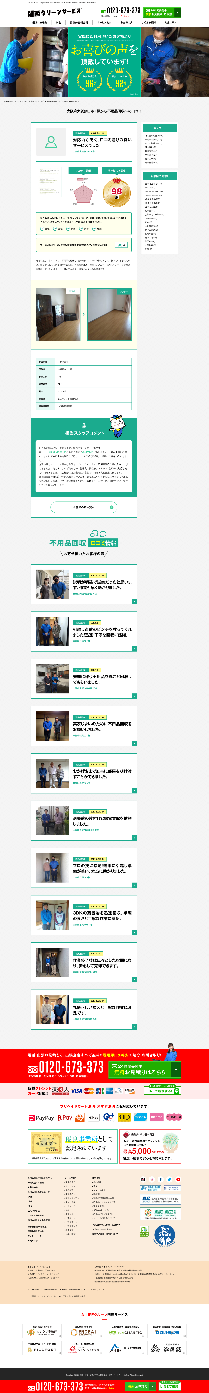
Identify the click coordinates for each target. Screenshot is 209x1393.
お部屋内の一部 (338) (154, 214)
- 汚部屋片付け (70, 1218)
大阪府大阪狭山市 (57, 452)
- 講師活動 (96, 1194)
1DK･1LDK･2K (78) (153, 183)
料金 (58, 22)
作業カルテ (33, 1240)
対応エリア (171, 22)
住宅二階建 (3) (151, 229)
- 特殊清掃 (69, 1229)
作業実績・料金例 (36, 1182)
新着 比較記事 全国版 (37, 1226)
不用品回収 (80, 133)
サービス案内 (104, 22)
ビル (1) (148, 222)
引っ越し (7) (150, 147)
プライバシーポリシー (102, 1229)
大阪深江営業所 (65, 406)
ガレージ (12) (151, 218)
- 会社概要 (96, 1182)
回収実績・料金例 (79, 22)
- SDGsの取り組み (100, 1210)
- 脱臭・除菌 (69, 1233)
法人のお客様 (34, 1210)
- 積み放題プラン (71, 1198)
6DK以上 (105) (151, 206)
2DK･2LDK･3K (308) (154, 191)
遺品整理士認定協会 (40, 1158)
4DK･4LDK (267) (152, 199)
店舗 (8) (148, 248)
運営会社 (96, 1177)
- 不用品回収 (69, 1182)
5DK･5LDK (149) (152, 202)
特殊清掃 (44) (151, 150)
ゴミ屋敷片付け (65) (154, 135)
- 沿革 (94, 1186)
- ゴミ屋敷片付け (71, 1222)
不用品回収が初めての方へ (40, 1177)
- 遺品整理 (69, 1190)
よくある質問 (149, 22)
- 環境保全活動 (98, 1206)
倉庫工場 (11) (151, 237)
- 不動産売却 (69, 1194)
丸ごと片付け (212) (153, 143)
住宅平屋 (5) (150, 233)
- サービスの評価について (103, 1218)
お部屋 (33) (150, 210)
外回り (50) (150, 241)
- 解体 (67, 1210)
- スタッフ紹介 (98, 1190)
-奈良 (30, 1205)
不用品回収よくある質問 (39, 1220)
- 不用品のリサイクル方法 (103, 1202)
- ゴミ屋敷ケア (70, 1226)
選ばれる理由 (39, 22)
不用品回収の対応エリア (39, 1191)
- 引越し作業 (69, 1202)
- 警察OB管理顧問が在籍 (103, 1198)
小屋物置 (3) (150, 245)
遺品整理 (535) (151, 162)
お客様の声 (127, 22)
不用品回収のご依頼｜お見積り (106, 1224)
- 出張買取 (69, 1214)
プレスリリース (35, 1235)
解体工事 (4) (150, 158)
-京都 (30, 1201)
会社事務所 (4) (151, 225)
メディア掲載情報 (36, 1215)
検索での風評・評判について (105, 1233)
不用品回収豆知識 (36, 1231)
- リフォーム (69, 1206)
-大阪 (30, 1196)
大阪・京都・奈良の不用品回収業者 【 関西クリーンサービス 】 (103, 1375)
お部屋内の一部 (97, 133)
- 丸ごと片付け (70, 1186)
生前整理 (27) (151, 154)
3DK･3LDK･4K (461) (154, 195)
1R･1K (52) (150, 187)
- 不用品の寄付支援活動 (102, 1214)
